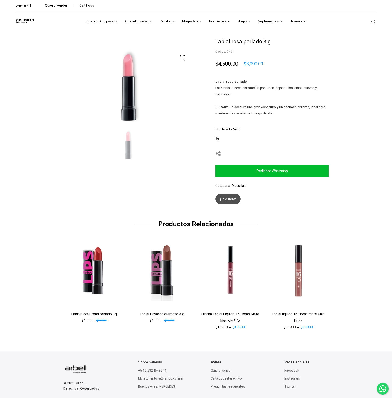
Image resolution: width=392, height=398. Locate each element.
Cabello (165, 21)
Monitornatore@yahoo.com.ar (161, 378)
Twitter (290, 386)
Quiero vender (221, 370)
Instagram (292, 378)
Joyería (296, 21)
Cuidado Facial (137, 21)
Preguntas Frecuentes (228, 386)
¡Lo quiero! (228, 199)
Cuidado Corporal (100, 21)
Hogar (243, 21)
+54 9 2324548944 (152, 370)
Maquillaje (190, 21)
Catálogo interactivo (226, 378)
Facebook (291, 370)
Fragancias (218, 21)
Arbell (80, 383)
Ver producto (73, 303)
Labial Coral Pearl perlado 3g (94, 314)
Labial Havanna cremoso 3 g (162, 314)
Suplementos (269, 21)
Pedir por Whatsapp (272, 171)
